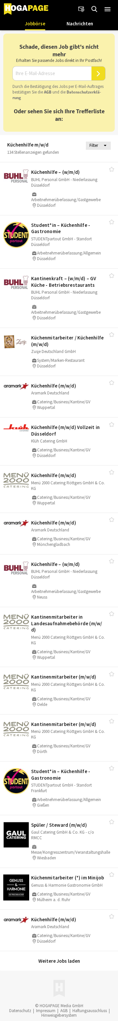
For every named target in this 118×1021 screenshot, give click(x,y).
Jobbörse (35, 23)
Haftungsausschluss (89, 1010)
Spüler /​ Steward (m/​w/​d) (59, 825)
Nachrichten (80, 23)
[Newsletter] (81, 9)
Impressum (45, 1010)
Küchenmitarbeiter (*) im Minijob (67, 877)
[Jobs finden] (94, 9)
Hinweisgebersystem (59, 1015)
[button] (107, 9)
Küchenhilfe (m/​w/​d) (53, 386)
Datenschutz (20, 1010)
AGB (47, 92)
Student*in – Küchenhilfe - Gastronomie (60, 228)
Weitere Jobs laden (59, 961)
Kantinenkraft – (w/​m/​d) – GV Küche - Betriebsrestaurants (63, 281)
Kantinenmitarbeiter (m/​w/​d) (63, 677)
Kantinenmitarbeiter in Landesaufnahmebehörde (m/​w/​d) (66, 623)
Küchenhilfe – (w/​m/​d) (55, 172)
